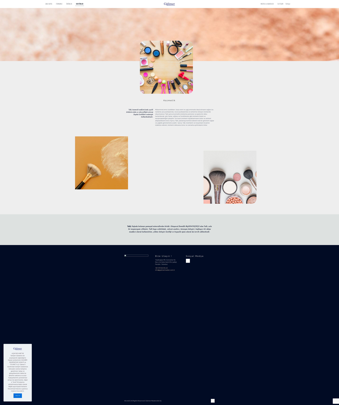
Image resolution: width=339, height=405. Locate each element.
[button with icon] (188, 261)
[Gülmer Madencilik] (169, 4)
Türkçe (287, 4)
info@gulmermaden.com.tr (165, 270)
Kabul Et (17, 395)
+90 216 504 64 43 (161, 268)
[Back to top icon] (213, 401)
